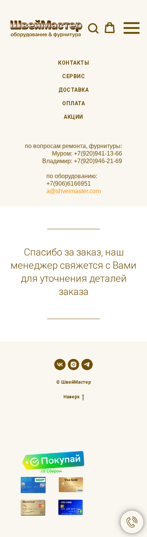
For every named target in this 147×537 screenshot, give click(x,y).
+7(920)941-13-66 (98, 153)
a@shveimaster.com (73, 191)
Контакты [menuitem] (73, 63)
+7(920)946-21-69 (98, 161)
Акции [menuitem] (73, 117)
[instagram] (73, 364)
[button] (93, 27)
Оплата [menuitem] (73, 103)
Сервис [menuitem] (73, 76)
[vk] (60, 364)
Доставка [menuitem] (73, 90)
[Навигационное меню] (131, 28)
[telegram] (87, 364)
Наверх (71, 396)
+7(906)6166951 (68, 183)
